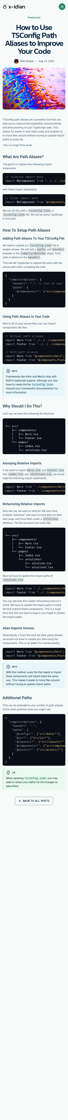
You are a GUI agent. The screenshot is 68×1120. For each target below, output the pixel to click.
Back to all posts (36, 800)
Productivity (34, 17)
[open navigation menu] (62, 6)
